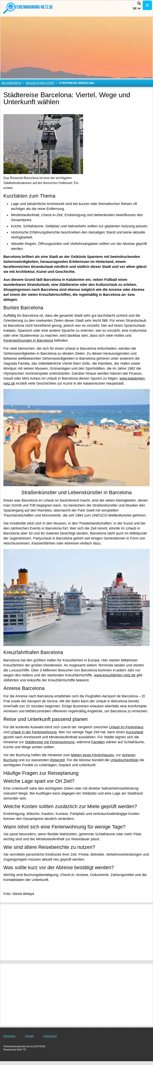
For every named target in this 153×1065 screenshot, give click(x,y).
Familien (98, 742)
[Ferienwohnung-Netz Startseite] (28, 8)
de (135, 8)
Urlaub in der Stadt (40, 83)
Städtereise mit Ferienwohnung (50, 742)
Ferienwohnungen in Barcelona (28, 340)
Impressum (9, 1036)
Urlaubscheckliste (124, 760)
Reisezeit (57, 760)
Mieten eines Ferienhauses (92, 755)
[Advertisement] (76, 932)
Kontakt (29, 1036)
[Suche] (139, 3)
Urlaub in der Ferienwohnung (33, 732)
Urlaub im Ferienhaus (126, 727)
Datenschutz (50, 1036)
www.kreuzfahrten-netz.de (114, 675)
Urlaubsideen (11, 83)
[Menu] (147, 5)
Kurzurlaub (134, 732)
